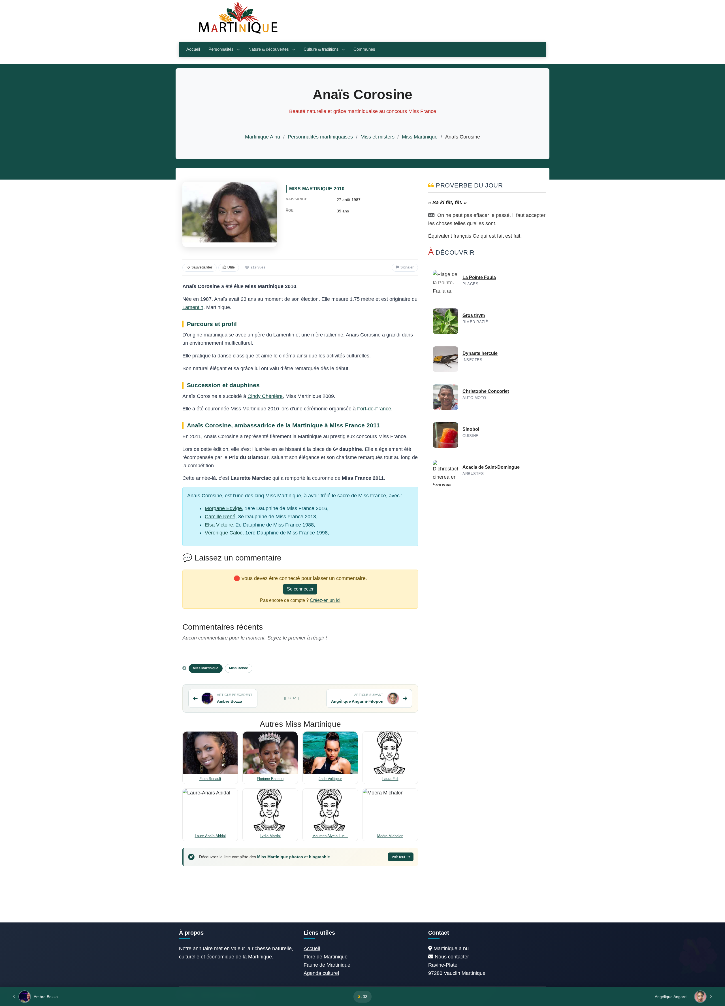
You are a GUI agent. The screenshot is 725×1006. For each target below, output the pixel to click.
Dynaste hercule (480, 353)
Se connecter (300, 589)
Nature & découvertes (268, 49)
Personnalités (221, 49)
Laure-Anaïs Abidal (210, 836)
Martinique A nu (262, 137)
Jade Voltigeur (330, 779)
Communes (364, 49)
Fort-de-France (374, 409)
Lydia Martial (270, 836)
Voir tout (399, 857)
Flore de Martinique (325, 957)
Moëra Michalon (390, 836)
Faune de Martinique (327, 965)
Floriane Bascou (270, 779)
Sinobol (470, 429)
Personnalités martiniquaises (320, 137)
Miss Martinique (420, 137)
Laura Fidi (390, 779)
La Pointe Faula (479, 277)
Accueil (193, 49)
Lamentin (192, 307)
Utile (231, 267)
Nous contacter (452, 957)
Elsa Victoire (219, 525)
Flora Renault (210, 779)
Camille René (220, 516)
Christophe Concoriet (485, 391)
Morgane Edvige (223, 508)
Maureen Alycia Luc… (330, 836)
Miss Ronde (238, 668)
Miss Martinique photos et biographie (293, 856)
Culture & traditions (321, 49)
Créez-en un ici (325, 600)
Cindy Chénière (265, 396)
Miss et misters (378, 137)
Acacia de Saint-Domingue (491, 467)
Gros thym (473, 315)
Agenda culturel (321, 973)
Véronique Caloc (223, 533)
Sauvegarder (201, 267)
